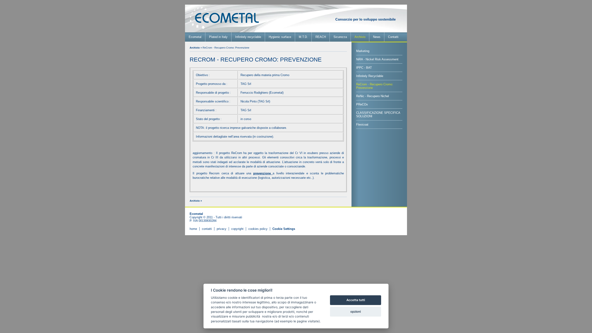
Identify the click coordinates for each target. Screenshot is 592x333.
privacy (221, 229)
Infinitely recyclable (248, 37)
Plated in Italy (218, 37)
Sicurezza (340, 37)
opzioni (355, 311)
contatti (207, 229)
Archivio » (196, 200)
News (376, 37)
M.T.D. (303, 37)
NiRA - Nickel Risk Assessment (377, 59)
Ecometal (195, 37)
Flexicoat (362, 124)
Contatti (393, 37)
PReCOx (362, 104)
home (193, 229)
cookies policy (258, 229)
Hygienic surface (280, 37)
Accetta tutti (355, 300)
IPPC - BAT (364, 67)
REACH (320, 37)
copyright (237, 229)
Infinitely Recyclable (369, 76)
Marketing (362, 51)
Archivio (360, 37)
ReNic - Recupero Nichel (372, 96)
